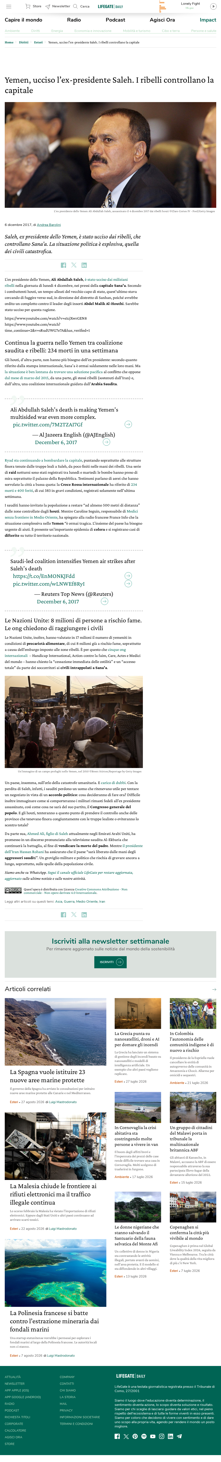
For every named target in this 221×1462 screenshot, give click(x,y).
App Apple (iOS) (17, 1390)
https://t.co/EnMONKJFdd (44, 575)
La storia (68, 1397)
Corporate (14, 1424)
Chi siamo (68, 1390)
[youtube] (152, 1436)
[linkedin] (170, 1436)
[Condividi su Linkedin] (84, 265)
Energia (57, 30)
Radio (74, 19)
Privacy (66, 1410)
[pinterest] (135, 1436)
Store (37, 6)
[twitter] (126, 1436)
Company (67, 1377)
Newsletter (61, 6)
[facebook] (117, 1436)
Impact (208, 19)
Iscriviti (107, 962)
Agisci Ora (162, 19)
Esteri (14, 1102)
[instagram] (161, 1436)
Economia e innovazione (92, 30)
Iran (102, 901)
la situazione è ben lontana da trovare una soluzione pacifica (54, 371)
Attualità (13, 1377)
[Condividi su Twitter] (73, 265)
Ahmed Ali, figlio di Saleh (47, 833)
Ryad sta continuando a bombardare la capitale (43, 460)
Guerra (69, 901)
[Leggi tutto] (213, 989)
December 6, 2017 (56, 442)
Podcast (115, 19)
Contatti (67, 1384)
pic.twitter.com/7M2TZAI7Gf (47, 424)
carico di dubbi (113, 782)
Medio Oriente (87, 901)
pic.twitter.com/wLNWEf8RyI (49, 583)
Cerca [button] (85, 6)
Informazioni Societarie (80, 1417)
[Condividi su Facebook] (63, 265)
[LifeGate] (110, 6)
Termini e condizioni (76, 1424)
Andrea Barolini (49, 224)
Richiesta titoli (17, 1417)
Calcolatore (15, 1431)
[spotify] (144, 1436)
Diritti (35, 30)
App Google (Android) (23, 1397)
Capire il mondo (23, 19)
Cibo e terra (171, 30)
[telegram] (179, 1436)
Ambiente (12, 30)
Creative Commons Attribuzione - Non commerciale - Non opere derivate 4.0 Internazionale (76, 890)
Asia (58, 901)
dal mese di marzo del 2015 (27, 377)
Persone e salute (203, 30)
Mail (63, 1404)
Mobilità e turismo (136, 30)
